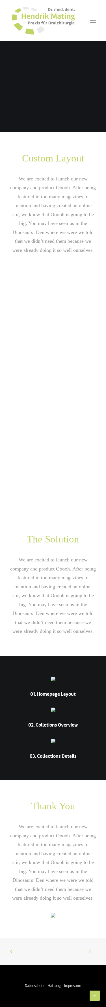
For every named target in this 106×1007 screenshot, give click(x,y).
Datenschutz (34, 986)
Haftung (54, 986)
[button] (93, 20)
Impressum (72, 986)
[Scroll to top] (95, 995)
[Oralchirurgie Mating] (43, 20)
